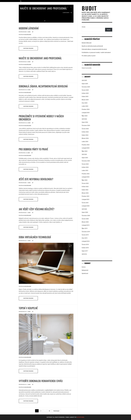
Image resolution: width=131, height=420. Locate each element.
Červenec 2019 (86, 231)
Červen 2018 (85, 244)
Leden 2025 (85, 106)
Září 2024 (84, 119)
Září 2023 (84, 154)
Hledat (83, 27)
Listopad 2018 (85, 241)
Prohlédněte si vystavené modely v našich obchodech (41, 117)
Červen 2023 (85, 164)
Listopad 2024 (85, 112)
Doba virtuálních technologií (35, 237)
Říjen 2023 (84, 151)
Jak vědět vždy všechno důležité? (36, 209)
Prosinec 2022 (85, 173)
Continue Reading (28, 48)
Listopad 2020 (85, 206)
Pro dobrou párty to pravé (33, 149)
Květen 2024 (85, 132)
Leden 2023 (85, 170)
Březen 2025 (85, 99)
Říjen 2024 (84, 115)
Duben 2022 (85, 189)
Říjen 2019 (84, 228)
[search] (20, 1)
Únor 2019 (84, 238)
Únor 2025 (84, 103)
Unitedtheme (80, 417)
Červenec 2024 (86, 125)
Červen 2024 (85, 128)
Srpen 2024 (85, 122)
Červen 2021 (85, 202)
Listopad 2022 (85, 177)
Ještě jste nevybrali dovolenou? (36, 179)
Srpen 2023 (85, 157)
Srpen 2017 (85, 251)
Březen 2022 (85, 193)
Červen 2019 (85, 235)
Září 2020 (84, 209)
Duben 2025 (85, 96)
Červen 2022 (85, 183)
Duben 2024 (85, 135)
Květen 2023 (85, 167)
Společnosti (85, 273)
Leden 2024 (85, 141)
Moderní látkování (29, 28)
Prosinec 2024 (85, 109)
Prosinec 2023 (85, 144)
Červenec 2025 (86, 87)
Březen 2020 (85, 222)
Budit (89, 8)
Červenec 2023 (86, 161)
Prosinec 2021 (85, 196)
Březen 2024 (85, 138)
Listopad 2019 (85, 225)
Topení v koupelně (28, 308)
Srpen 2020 (85, 212)
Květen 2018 (85, 247)
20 (49, 411)
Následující (56, 411)
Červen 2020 (85, 218)
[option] (46, 10)
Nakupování (85, 270)
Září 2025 (84, 80)
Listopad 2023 (85, 148)
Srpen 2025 (85, 83)
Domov (84, 267)
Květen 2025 (85, 93)
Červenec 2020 (86, 215)
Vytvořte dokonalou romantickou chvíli (41, 381)
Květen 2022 (85, 186)
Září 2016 (84, 254)
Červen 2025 (85, 90)
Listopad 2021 (85, 199)
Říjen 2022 (84, 180)
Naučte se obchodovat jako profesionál (43, 8)
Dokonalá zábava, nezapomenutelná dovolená (43, 86)
